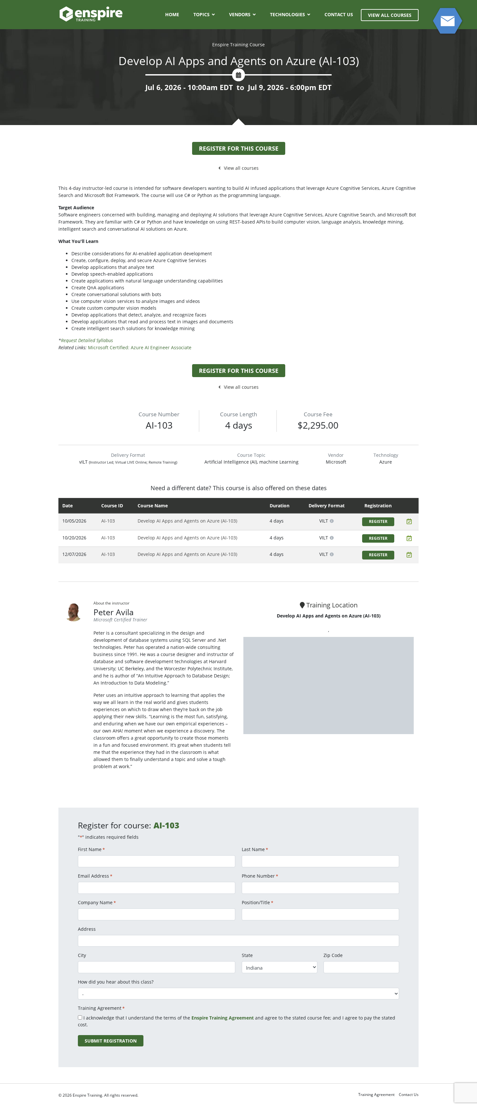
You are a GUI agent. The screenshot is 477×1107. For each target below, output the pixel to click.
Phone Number (260, 876)
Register (378, 521)
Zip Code (333, 955)
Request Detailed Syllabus (87, 340)
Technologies (287, 14)
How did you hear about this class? (115, 982)
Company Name (97, 902)
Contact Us (338, 14)
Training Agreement (376, 1094)
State (247, 955)
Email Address (95, 876)
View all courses (241, 168)
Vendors (240, 14)
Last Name (255, 849)
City (82, 955)
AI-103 (108, 521)
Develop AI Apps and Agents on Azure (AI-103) (187, 521)
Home (172, 14)
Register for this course (238, 148)
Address (87, 929)
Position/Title (257, 902)
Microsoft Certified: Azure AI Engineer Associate (139, 347)
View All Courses (389, 15)
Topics (201, 14)
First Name (91, 849)
